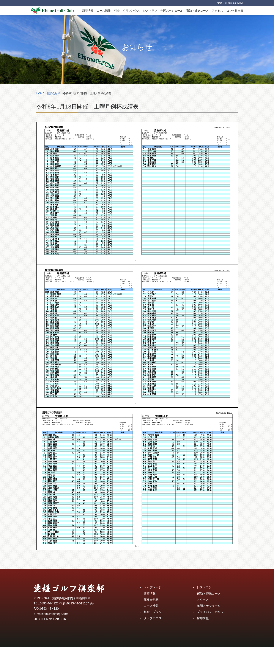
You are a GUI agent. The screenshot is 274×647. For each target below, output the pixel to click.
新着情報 (87, 10)
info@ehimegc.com (55, 613)
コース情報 (104, 10)
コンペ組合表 (234, 10)
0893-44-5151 (234, 2)
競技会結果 (151, 599)
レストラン (150, 10)
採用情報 (203, 618)
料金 (117, 10)
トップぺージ (153, 587)
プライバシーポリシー (212, 612)
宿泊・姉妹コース (197, 10)
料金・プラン (153, 612)
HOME (40, 93)
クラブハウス (131, 10)
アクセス (217, 10)
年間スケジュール (171, 10)
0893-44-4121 (49, 603)
